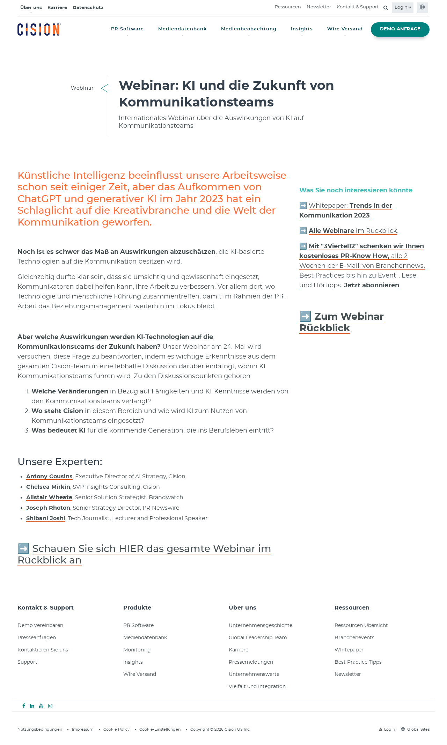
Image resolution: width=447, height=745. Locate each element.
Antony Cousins (49, 476)
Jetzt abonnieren (370, 285)
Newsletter (319, 7)
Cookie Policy (116, 729)
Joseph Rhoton (48, 508)
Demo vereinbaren (40, 625)
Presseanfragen (36, 637)
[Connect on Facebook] (23, 706)
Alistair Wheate (49, 497)
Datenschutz (88, 8)
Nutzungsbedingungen (39, 729)
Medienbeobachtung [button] (249, 29)
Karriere (57, 8)
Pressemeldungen (251, 662)
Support (27, 662)
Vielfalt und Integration (257, 686)
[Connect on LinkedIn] (32, 706)
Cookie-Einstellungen (160, 729)
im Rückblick (353, 231)
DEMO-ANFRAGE (400, 29)
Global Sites (418, 729)
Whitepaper (349, 650)
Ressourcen (288, 7)
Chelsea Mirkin (48, 487)
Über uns (31, 8)
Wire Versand (139, 674)
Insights (133, 662)
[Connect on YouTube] (41, 706)
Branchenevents (354, 637)
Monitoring (137, 650)
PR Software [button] (127, 29)
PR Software (138, 625)
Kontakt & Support (358, 7)
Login (402, 7)
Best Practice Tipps (358, 662)
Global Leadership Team (258, 637)
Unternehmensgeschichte (260, 625)
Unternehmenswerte (254, 674)
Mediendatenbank (145, 637)
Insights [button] (302, 29)
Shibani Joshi (45, 518)
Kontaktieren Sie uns (42, 650)
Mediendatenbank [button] (182, 29)
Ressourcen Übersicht (361, 625)
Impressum (83, 729)
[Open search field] (385, 7)
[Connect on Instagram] (50, 706)
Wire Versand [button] (345, 29)
